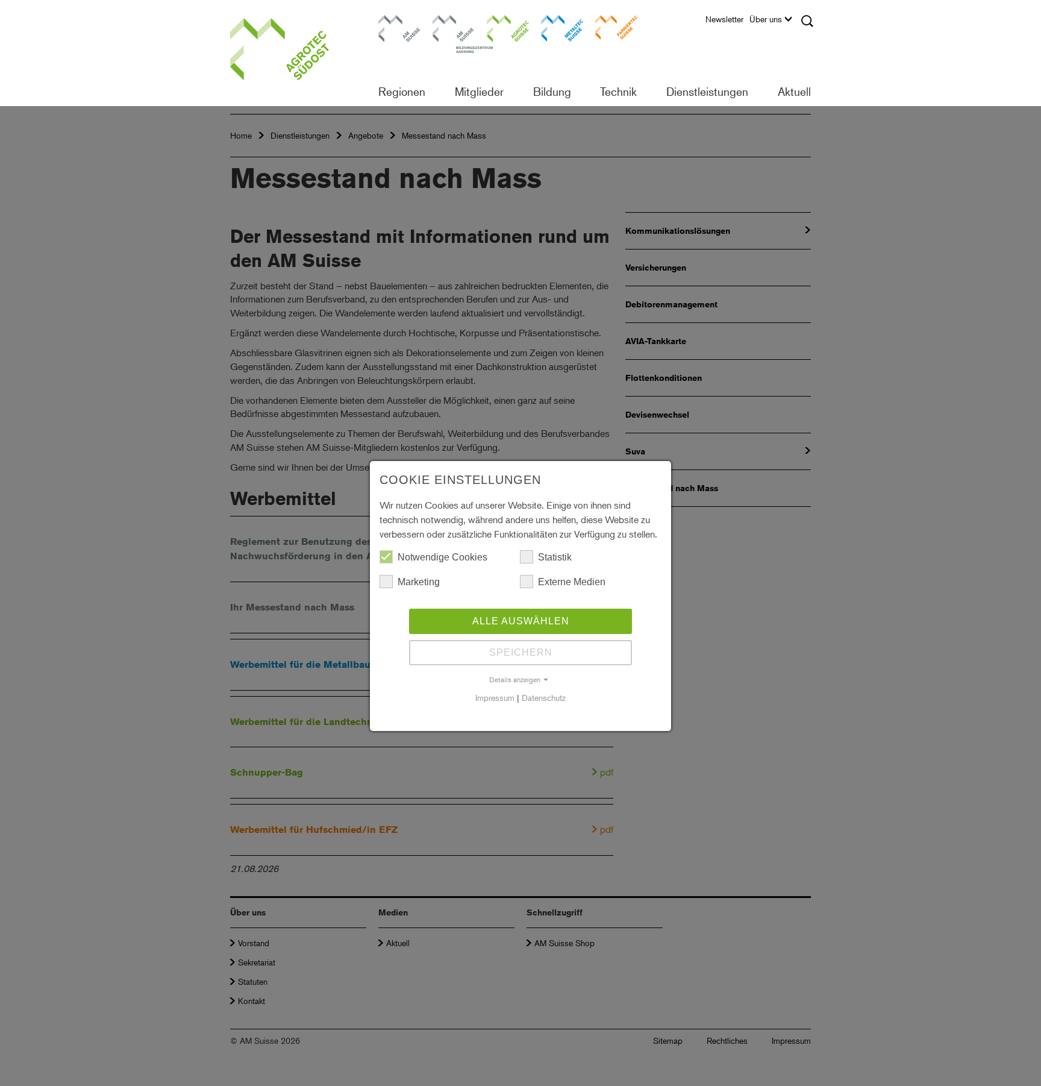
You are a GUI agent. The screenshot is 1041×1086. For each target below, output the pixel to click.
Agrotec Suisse (499, 26)
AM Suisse (395, 20)
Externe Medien (571, 582)
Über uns (765, 19)
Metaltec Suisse (554, 26)
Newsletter (724, 19)
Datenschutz (544, 697)
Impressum (494, 697)
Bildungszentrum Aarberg (454, 26)
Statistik (555, 557)
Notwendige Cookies (442, 557)
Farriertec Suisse (610, 26)
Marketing (419, 582)
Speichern (520, 652)
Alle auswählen (520, 621)
